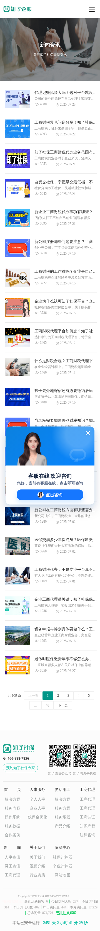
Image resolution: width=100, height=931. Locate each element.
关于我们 (37, 857)
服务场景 (62, 817)
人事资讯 (12, 857)
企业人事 (37, 808)
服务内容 (12, 808)
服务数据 (12, 826)
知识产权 (87, 826)
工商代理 (87, 799)
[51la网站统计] (66, 913)
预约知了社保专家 (20, 768)
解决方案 (12, 799)
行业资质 (37, 875)
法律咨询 (87, 835)
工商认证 (87, 817)
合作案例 (12, 835)
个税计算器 (62, 866)
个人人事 (37, 799)
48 (47, 705)
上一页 (33, 696)
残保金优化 (37, 817)
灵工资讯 (12, 866)
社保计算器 (62, 857)
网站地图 (62, 875)
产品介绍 (62, 826)
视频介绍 (37, 866)
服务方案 (62, 808)
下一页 (63, 705)
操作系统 (12, 817)
